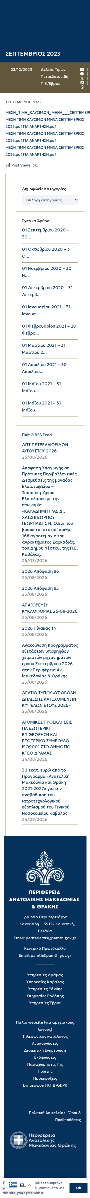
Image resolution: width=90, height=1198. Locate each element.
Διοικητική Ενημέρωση (45, 1050)
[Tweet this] (82, 79)
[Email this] (82, 70)
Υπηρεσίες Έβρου (45, 1002)
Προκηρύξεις (45, 1078)
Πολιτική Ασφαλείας (47, 1113)
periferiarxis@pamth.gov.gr (51, 938)
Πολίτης (45, 1071)
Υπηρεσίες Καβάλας (45, 982)
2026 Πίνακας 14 (39, 628)
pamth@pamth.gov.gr (51, 955)
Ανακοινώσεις (45, 1043)
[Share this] (82, 74)
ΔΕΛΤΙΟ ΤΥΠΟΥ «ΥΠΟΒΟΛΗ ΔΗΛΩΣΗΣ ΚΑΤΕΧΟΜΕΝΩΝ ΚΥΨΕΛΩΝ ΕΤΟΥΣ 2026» (49, 699)
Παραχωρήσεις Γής (45, 1064)
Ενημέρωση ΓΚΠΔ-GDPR (45, 1085)
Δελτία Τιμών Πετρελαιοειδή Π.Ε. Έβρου (54, 76)
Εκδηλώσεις (45, 1057)
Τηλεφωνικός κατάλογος (45, 1036)
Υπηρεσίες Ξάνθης (45, 989)
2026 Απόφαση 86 (40, 571)
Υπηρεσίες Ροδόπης (45, 996)
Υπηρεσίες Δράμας (45, 975)
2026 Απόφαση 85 (40, 588)
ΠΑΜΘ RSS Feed (37, 434)
